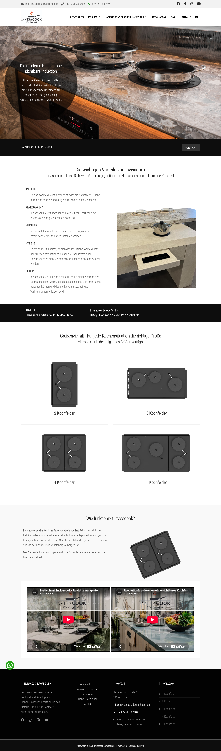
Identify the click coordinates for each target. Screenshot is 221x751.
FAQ (173, 17)
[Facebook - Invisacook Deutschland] (178, 3)
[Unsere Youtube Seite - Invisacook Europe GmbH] (199, 3)
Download (159, 17)
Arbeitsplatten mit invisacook (126, 17)
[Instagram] (22, 720)
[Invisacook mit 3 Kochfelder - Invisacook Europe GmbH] (156, 383)
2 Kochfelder (64, 413)
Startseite (77, 17)
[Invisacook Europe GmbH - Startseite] (31, 17)
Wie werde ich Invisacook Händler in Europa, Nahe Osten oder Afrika (87, 694)
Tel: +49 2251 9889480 (126, 712)
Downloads (134, 746)
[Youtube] (46, 720)
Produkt (94, 17)
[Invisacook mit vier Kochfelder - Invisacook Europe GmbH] (64, 452)
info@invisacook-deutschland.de (131, 704)
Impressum (122, 746)
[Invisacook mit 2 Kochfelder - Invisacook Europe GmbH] (64, 383)
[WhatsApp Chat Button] (10, 665)
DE (197, 17)
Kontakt (185, 17)
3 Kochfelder (156, 413)
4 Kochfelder (64, 482)
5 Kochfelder (156, 482)
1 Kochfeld (168, 693)
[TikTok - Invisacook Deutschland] (185, 3)
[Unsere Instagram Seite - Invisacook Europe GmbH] (192, 3)
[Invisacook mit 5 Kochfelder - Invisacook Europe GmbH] (156, 452)
